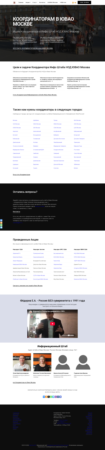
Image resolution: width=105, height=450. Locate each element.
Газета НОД (57, 260)
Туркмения (89, 432)
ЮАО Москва (77, 124)
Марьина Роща (78, 146)
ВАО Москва (77, 120)
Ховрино (35, 157)
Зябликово (77, 164)
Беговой (15, 135)
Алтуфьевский (57, 131)
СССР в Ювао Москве (39, 275)
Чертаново (77, 160)
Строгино (56, 168)
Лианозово (77, 142)
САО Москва (16, 124)
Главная (20, 2)
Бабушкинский (78, 131)
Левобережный (58, 142)
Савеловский (16, 153)
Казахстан (89, 418)
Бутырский (77, 135)
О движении (16, 413)
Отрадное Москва (58, 149)
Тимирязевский (17, 157)
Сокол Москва (78, 153)
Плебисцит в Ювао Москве (20, 279)
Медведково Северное (60, 146)
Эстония (90, 423)
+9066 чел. (63, 2)
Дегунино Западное (79, 138)
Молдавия (89, 428)
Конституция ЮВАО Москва (40, 279)
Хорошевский (57, 157)
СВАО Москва (37, 124)
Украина (90, 414)
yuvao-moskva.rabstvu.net (64, 423)
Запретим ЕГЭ (16, 253)
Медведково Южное (18, 149)
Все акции (15, 426)
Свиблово (36, 153)
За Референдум (17, 419)
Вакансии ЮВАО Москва (80, 279)
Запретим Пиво (58, 268)
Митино (76, 168)
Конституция (16, 418)
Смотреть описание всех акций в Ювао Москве (27, 285)
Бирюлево (36, 164)
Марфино (35, 146)
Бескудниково (37, 135)
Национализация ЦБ (38, 257)
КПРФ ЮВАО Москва (79, 257)
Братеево (15, 160)
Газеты (14, 428)
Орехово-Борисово (59, 160)
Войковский (16, 138)
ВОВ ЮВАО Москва (59, 257)
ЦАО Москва (77, 127)
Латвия (90, 419)
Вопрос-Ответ (39, 206)
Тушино (35, 168)
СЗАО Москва (57, 127)
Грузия (90, 425)
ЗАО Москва (36, 127)
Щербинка (36, 120)
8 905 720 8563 (84, 2)
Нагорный (15, 168)
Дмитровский (16, 142)
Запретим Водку (58, 264)
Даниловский (36, 160)
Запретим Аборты (17, 257)
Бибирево (56, 135)
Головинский (36, 138)
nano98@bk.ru (17, 222)
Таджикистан (88, 430)
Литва (90, 421)
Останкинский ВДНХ (38, 149)
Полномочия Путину (38, 253)
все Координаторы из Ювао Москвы (24, 382)
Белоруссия (89, 416)
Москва (15, 120)
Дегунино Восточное (59, 138)
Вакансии (15, 421)
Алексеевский (37, 131)
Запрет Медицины (17, 260)
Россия (90, 413)
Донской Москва (58, 164)
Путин (14, 425)
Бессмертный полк (58, 253)
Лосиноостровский (18, 146)
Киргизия (89, 426)
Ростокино (77, 149)
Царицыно (15, 164)
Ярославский (77, 157)
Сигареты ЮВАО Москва (80, 268)
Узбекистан (89, 433)
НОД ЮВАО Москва (79, 253)
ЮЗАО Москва (17, 127)
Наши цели (15, 414)
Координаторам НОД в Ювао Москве (57, 445)
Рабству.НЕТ (32, 445)
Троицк (55, 120)
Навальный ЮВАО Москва (20, 264)
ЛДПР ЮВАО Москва (79, 260)
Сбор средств (16, 423)
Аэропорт (15, 131)
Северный (56, 153)
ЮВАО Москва (57, 124)
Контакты (42, 2)
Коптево (35, 142)
